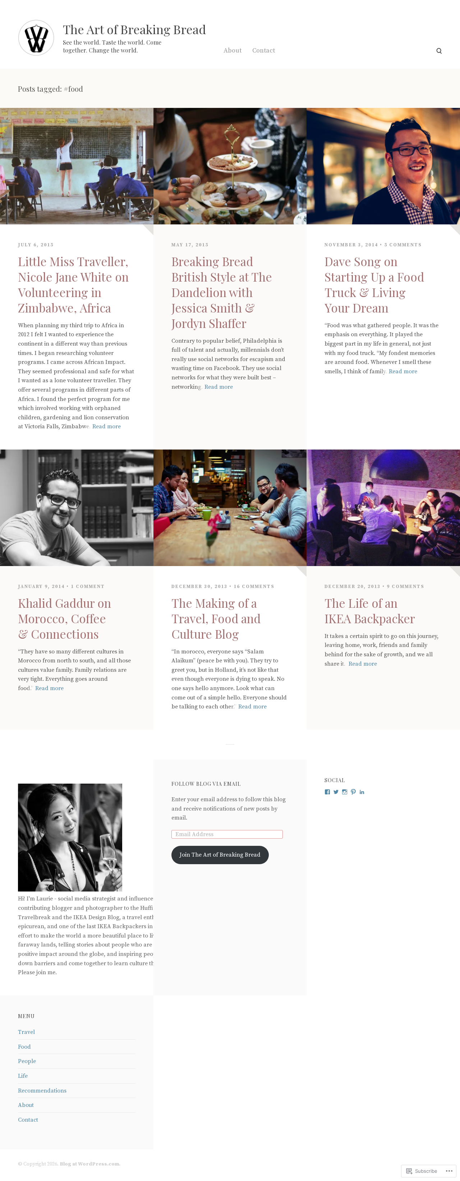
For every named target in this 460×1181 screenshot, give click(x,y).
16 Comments (254, 586)
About (233, 50)
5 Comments (403, 245)
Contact (263, 50)
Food (24, 1046)
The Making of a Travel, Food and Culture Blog (216, 618)
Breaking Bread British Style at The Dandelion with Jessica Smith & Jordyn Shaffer (221, 292)
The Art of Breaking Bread (134, 29)
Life (23, 1076)
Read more (106, 426)
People (27, 1061)
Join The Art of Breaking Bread (220, 854)
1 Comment (88, 586)
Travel (26, 1032)
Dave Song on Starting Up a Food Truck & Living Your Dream (374, 284)
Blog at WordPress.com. (90, 1164)
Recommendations (42, 1090)
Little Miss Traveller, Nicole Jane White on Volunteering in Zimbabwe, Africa (73, 284)
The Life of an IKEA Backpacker (370, 610)
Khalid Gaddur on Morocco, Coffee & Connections (64, 618)
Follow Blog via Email (206, 783)
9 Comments (405, 586)
